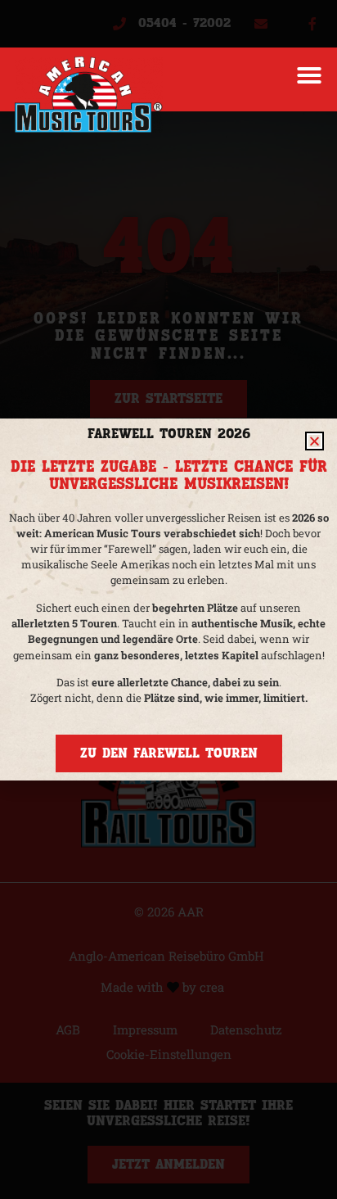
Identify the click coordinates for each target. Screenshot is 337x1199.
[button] (309, 75)
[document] (168, 599)
